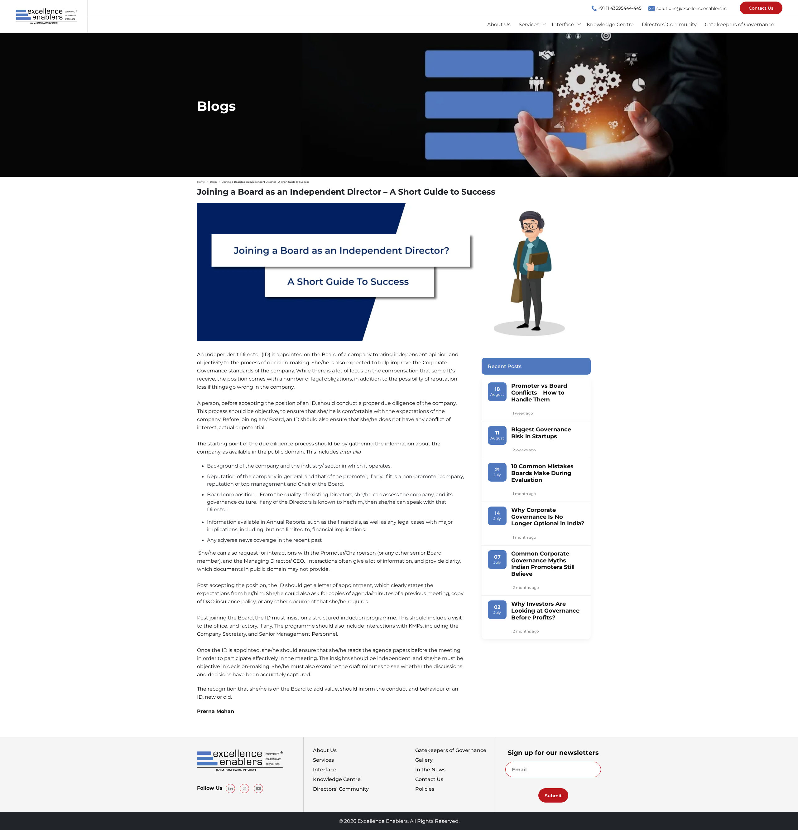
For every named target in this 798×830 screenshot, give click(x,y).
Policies (424, 788)
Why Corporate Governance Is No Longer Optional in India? (547, 516)
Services (529, 24)
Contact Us (761, 8)
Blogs (213, 182)
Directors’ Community (669, 24)
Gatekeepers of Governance (739, 24)
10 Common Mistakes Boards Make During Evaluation (542, 472)
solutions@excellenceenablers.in (691, 8)
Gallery (424, 759)
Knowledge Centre (610, 24)
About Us (499, 24)
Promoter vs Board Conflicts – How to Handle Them (539, 392)
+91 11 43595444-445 (620, 8)
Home (201, 182)
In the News (430, 769)
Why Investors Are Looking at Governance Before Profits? (545, 610)
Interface (563, 24)
